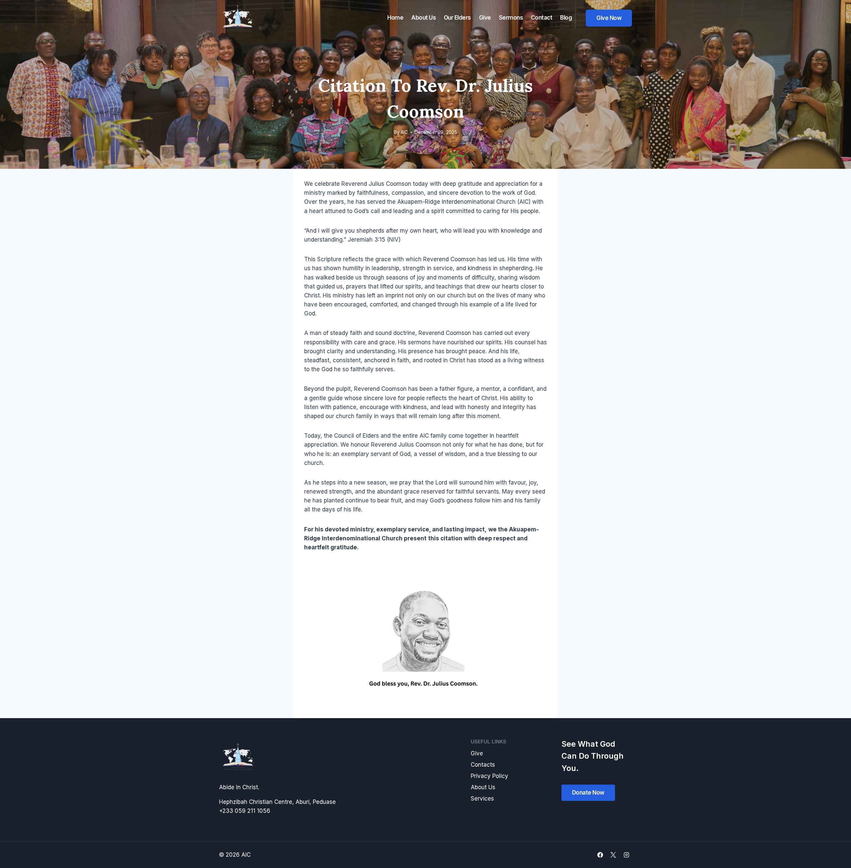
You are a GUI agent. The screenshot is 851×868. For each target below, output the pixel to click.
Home (395, 17)
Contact (541, 17)
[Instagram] (626, 854)
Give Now (608, 18)
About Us (423, 17)
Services (482, 798)
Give (485, 17)
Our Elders (457, 17)
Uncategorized (425, 67)
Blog (566, 17)
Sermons (511, 17)
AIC (404, 132)
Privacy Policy (489, 776)
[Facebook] (600, 854)
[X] (613, 854)
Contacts (483, 764)
